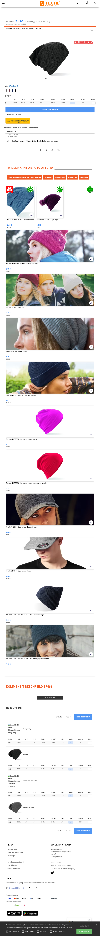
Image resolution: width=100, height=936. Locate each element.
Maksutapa (11, 856)
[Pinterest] (52, 150)
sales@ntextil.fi (56, 857)
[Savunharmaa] (6, 90)
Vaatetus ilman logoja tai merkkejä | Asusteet (24, 177)
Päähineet (48, 177)
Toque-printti (60, 177)
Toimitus (10, 859)
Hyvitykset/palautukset (15, 862)
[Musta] (15, 90)
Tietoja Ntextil (12, 849)
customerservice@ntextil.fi (61, 852)
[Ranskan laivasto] (12, 90)
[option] (50, 58)
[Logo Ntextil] (50, 4)
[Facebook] (40, 150)
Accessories (72, 177)
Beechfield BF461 (12, 135)
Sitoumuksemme (13, 868)
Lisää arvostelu (50, 698)
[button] (77, 3)
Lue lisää (69, 928)
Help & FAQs (12, 865)
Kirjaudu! (33, 888)
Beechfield (10, 29)
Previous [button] (9, 60)
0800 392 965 (56, 862)
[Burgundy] (9, 90)
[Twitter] (46, 150)
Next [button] (92, 60)
